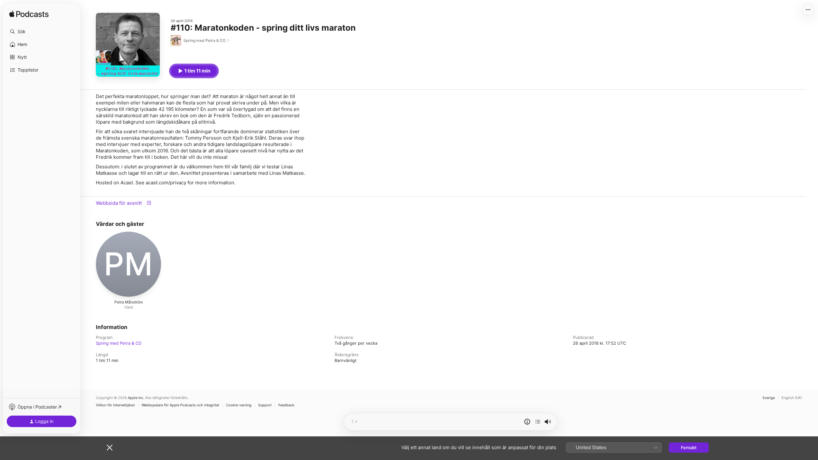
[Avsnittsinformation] (527, 421)
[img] (29, 14)
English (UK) (792, 398)
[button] (41, 31)
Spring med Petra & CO (119, 343)
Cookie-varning (238, 405)
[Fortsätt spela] (538, 421)
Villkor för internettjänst (115, 405)
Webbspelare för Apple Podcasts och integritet (180, 405)
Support (265, 405)
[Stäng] (109, 447)
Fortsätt (689, 447)
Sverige (768, 398)
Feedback (286, 405)
